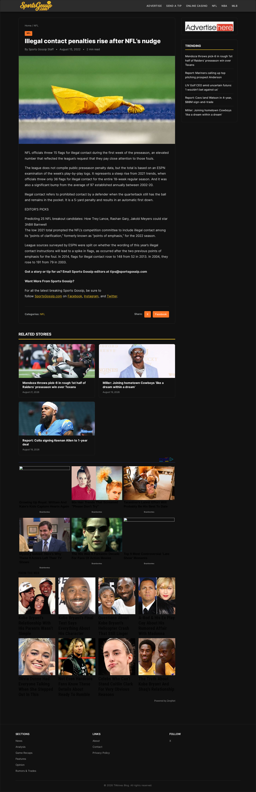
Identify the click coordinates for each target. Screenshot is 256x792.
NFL (214, 5)
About (96, 740)
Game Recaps (24, 752)
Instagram (91, 296)
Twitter (112, 296)
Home (28, 25)
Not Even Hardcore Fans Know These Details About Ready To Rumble (75, 686)
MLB (235, 5)
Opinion (20, 764)
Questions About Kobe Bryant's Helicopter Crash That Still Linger (113, 625)
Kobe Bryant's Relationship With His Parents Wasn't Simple (36, 625)
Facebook (75, 296)
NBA (224, 5)
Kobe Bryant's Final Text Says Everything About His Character (75, 625)
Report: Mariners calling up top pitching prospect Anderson (205, 75)
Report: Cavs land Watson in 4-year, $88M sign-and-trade (208, 100)
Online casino (196, 5)
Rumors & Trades (26, 770)
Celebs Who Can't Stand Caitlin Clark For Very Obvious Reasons (115, 686)
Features (21, 758)
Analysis (20, 746)
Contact (97, 746)
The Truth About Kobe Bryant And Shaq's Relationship (156, 684)
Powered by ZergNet (164, 701)
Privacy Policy (101, 752)
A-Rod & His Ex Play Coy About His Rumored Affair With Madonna (156, 625)
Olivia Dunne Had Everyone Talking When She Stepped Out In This (36, 686)
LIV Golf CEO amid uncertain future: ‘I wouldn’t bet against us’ (208, 87)
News (19, 740)
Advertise (154, 5)
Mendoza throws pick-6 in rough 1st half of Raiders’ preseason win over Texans (54, 385)
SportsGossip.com (48, 296)
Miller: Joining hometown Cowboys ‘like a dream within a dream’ (133, 385)
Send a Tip (174, 5)
